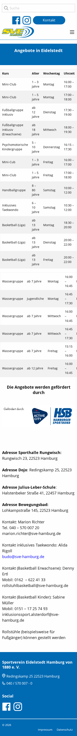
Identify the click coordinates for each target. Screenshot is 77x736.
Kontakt (49, 20)
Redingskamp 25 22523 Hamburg (33, 676)
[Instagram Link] (27, 20)
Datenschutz (65, 730)
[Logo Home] (18, 32)
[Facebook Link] (17, 20)
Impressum (45, 730)
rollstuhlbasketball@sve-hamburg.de (35, 585)
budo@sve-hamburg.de (23, 556)
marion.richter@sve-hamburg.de (31, 533)
